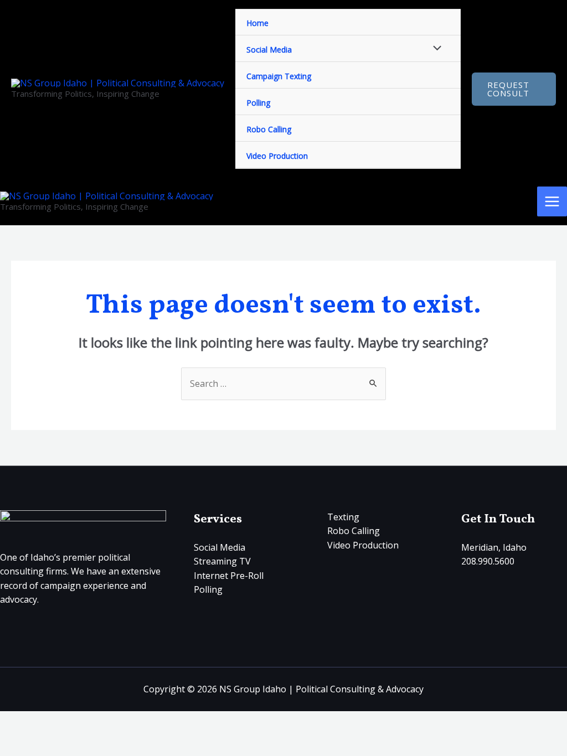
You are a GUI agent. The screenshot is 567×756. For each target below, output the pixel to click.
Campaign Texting (278, 76)
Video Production (277, 156)
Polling (258, 102)
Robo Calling (268, 129)
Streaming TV (222, 561)
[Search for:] (283, 383)
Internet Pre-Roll (229, 575)
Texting (343, 517)
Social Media (269, 49)
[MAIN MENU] (552, 201)
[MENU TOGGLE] (435, 48)
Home (257, 23)
